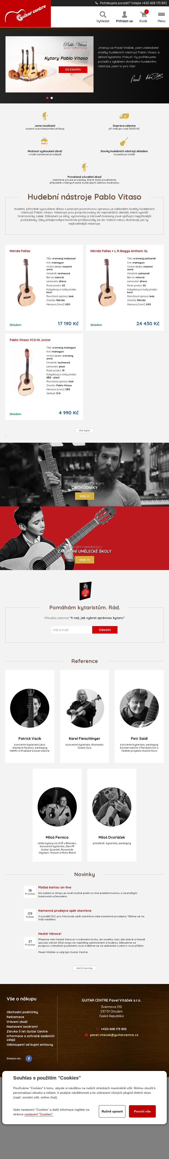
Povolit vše (142, 1111)
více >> (84, 496)
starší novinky (84, 968)
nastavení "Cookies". (38, 1114)
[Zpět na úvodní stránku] (25, 13)
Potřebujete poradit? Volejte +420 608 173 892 (133, 3)
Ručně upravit (112, 1111)
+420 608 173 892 (114, 1029)
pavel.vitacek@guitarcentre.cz (114, 1035)
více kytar (84, 430)
